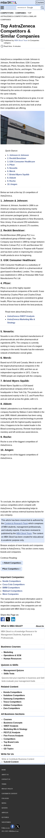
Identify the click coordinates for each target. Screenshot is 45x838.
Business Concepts (13, 723)
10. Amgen (12, 184)
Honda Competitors (12, 692)
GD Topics (9, 749)
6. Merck (11, 171)
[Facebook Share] (3, 620)
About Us (40, 626)
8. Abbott (11, 178)
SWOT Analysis (11, 726)
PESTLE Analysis (12, 732)
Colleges (5, 798)
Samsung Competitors (14, 699)
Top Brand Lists (11, 742)
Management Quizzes (14, 670)
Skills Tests (9, 674)
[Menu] (2, 7)
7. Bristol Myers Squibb (18, 174)
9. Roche (11, 181)
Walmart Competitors (12, 591)
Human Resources (12, 659)
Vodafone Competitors (14, 695)
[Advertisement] (22, 53)
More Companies (10, 594)
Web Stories (6, 822)
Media (4, 803)
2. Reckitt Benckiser (16, 158)
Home (4, 770)
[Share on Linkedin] (13, 620)
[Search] (42, 7)
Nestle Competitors (11, 581)
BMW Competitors (11, 588)
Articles (7, 745)
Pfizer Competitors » (11, 569)
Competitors (9, 739)
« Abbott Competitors (11, 563)
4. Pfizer (11, 165)
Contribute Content (9, 793)
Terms (4, 784)
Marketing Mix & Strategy (15, 729)
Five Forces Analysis (13, 736)
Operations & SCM (12, 655)
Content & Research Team (16, 523)
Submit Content (11, 762)
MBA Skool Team (21, 40)
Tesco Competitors (12, 702)
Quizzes (5, 808)
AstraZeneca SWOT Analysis (20, 316)
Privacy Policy (7, 789)
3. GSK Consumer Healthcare (21, 162)
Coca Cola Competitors (13, 584)
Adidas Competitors (12, 705)
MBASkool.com (13, 831)
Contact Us (6, 779)
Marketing (8, 652)
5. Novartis (12, 168)
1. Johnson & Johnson (18, 155)
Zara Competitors (11, 708)
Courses (40, 2)
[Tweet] (8, 620)
